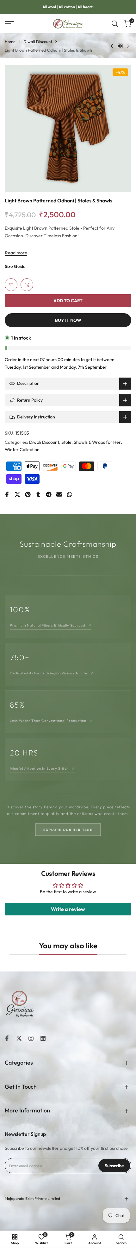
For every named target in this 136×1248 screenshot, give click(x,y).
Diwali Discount (37, 41)
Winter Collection (22, 449)
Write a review (68, 909)
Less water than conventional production (51, 720)
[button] (11, 284)
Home (10, 41)
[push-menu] (9, 23)
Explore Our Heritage (68, 830)
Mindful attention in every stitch (42, 768)
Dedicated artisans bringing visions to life (52, 673)
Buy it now (68, 320)
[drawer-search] (115, 24)
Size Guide (15, 266)
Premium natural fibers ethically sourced (50, 625)
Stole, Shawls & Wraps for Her (91, 442)
